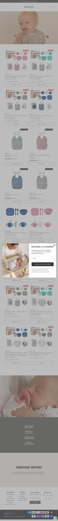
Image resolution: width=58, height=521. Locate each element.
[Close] (54, 245)
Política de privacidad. (46, 272)
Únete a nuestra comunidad (43, 264)
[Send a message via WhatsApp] (55, 518)
